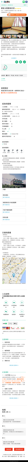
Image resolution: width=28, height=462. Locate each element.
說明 (22, 75)
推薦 (4, 78)
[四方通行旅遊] (7, 2)
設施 (13, 75)
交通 (17, 75)
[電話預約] (24, 61)
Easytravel (16, 461)
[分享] (16, 61)
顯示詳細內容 (6, 197)
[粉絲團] (20, 61)
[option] (14, 181)
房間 (9, 75)
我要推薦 (8, 449)
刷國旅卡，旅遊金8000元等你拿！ (18, 14)
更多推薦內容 (19, 449)
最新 (4, 75)
